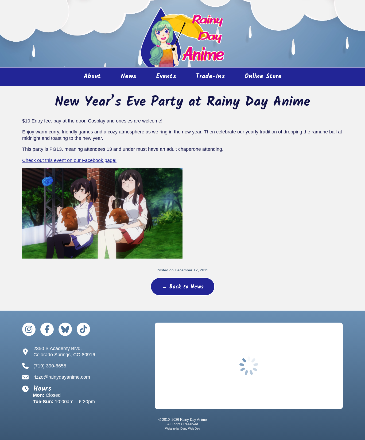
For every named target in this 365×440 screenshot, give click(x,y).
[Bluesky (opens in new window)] (65, 329)
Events (166, 76)
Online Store (258, 78)
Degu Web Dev (190, 428)
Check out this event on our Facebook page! (69, 160)
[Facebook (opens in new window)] (47, 329)
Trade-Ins (210, 76)
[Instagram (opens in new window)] (29, 329)
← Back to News (183, 287)
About (92, 76)
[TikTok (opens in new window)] (83, 329)
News (128, 76)
